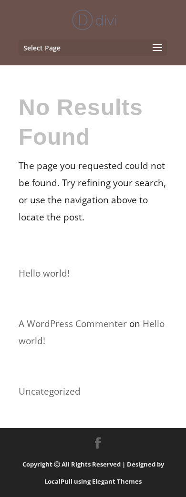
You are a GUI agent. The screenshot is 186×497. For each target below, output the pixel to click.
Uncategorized (50, 391)
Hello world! (44, 273)
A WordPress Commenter (73, 324)
